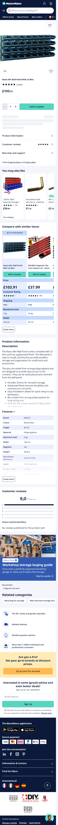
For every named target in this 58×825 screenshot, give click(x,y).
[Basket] (51, 3)
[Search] (9, 10)
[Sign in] (44, 3)
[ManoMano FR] (4, 785)
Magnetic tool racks (12, 588)
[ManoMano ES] (24, 785)
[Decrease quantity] (5, 106)
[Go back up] (47, 785)
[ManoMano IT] (11, 785)
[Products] (3, 11)
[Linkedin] (4, 754)
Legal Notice (34, 822)
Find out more (46, 713)
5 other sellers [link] (30, 162)
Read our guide (43, 576)
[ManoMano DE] (17, 785)
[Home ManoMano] (21, 3)
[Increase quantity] (15, 106)
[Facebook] (11, 754)
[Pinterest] (24, 754)
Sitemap (23, 822)
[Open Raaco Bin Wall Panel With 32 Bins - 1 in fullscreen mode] (28, 48)
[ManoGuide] (49, 818)
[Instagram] (17, 754)
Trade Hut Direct (14, 162)
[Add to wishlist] (51, 71)
